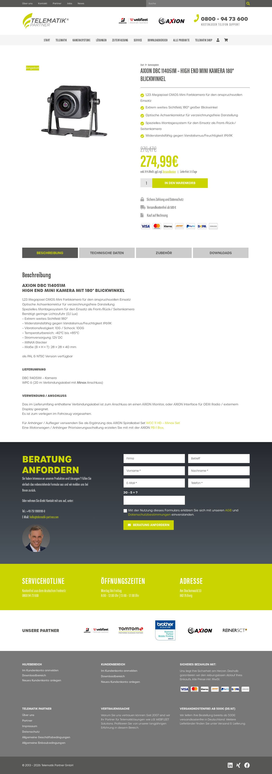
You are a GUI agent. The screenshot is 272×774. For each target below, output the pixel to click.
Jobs (69, 3)
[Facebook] (247, 765)
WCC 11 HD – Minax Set (163, 423)
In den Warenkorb (180, 183)
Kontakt (42, 3)
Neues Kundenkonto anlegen (41, 680)
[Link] (217, 40)
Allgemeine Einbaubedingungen (43, 743)
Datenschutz (31, 732)
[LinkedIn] (230, 765)
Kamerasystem (153, 65)
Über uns (27, 3)
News (81, 3)
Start (142, 65)
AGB (228, 510)
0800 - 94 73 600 (224, 19)
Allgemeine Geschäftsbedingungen (46, 737)
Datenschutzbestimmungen (149, 514)
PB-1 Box (157, 428)
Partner (57, 3)
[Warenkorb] (226, 40)
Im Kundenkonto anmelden (40, 670)
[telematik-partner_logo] (45, 21)
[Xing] (238, 765)
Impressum (29, 726)
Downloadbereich (34, 675)
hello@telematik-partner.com (44, 516)
